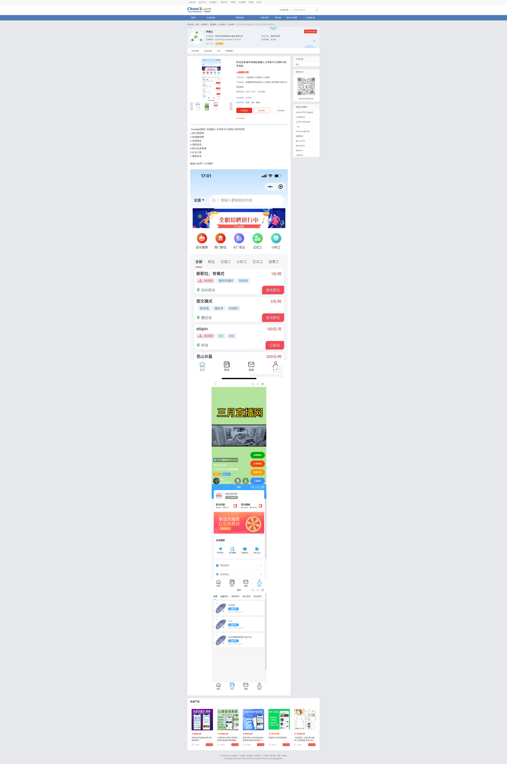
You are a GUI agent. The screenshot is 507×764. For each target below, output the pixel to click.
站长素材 (213, 2)
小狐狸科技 (300, 117)
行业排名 (211, 18)
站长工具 (202, 2)
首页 (193, 18)
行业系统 (222, 24)
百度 (247, 102)
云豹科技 (299, 155)
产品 (218, 50)
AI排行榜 (264, 18)
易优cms (299, 150)
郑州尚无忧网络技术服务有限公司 (229, 36)
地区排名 (240, 18)
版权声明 (257, 756)
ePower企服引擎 (302, 131)
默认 (297, 64)
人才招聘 (231, 24)
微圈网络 (299, 136)
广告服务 (242, 756)
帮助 (278, 756)
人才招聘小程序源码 (271, 82)
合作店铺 (209, 745)
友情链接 (250, 756)
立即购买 (244, 110)
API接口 (233, 2)
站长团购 (242, 2)
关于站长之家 (225, 756)
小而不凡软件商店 (303, 121)
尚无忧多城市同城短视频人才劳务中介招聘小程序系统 (255, 24)
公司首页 (195, 50)
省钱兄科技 (300, 145)
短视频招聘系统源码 (254, 82)
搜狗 (258, 102)
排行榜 (278, 18)
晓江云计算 (300, 140)
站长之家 (192, 2)
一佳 (297, 126)
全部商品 (204, 24)
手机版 (284, 756)
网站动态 (273, 756)
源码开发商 (275, 36)
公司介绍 (208, 50)
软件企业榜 (292, 18)
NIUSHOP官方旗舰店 (304, 112)
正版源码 (213, 24)
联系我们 (229, 50)
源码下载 (224, 2)
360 (252, 102)
